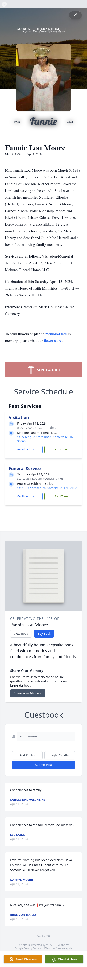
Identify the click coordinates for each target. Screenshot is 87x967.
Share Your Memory (28, 693)
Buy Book (44, 634)
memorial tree (56, 333)
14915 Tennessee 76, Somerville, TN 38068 (47, 488)
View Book (21, 634)
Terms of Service (55, 948)
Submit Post (43, 765)
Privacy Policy (31, 948)
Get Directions (25, 449)
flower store (53, 340)
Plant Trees (61, 449)
